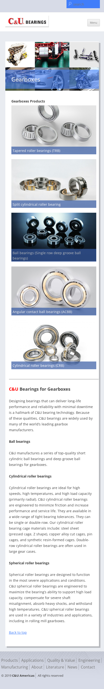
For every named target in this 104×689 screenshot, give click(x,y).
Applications (32, 660)
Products (9, 660)
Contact (88, 667)
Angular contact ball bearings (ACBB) (42, 311)
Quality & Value (61, 660)
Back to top (18, 632)
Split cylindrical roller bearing (37, 204)
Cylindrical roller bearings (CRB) (38, 365)
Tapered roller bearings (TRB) (36, 150)
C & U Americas (27, 21)
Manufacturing (14, 667)
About (37, 667)
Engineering (89, 660)
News (72, 667)
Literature (55, 667)
